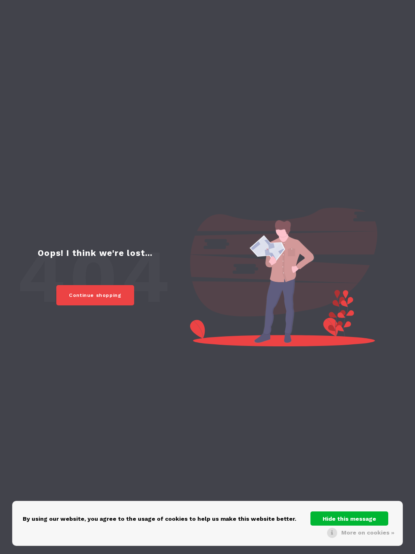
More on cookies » (367, 532)
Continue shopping (95, 295)
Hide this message (349, 518)
